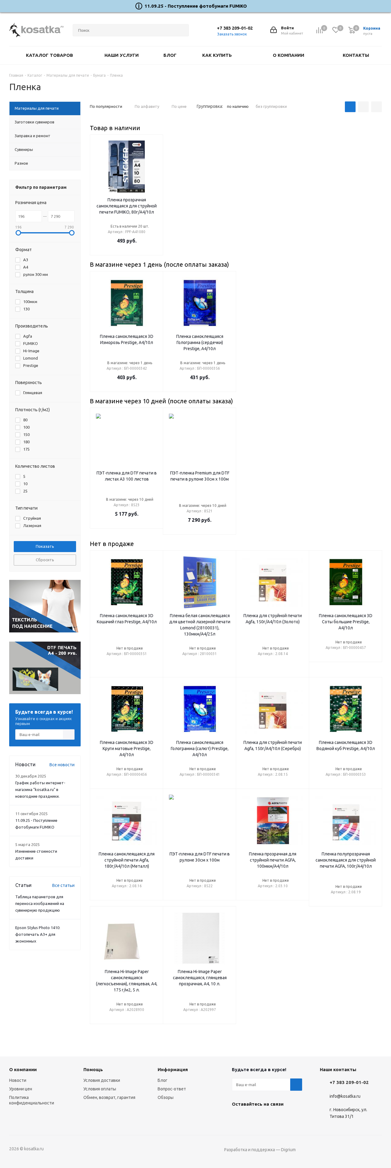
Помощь (93, 1069)
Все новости (62, 764)
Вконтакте (238, 1118)
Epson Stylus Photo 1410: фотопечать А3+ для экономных (37, 934)
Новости (17, 1080)
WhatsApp (268, 1118)
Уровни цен (20, 1088)
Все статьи (63, 885)
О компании (23, 1069)
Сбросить (45, 560)
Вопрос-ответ (172, 1088)
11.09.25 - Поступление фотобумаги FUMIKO (195, 6)
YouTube (253, 1118)
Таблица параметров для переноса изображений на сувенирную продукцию (39, 903)
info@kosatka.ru (345, 1096)
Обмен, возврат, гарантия (109, 1097)
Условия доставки (101, 1080)
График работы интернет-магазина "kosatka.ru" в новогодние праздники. (40, 789)
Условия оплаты (99, 1088)
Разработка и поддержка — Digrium (260, 1149)
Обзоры (166, 1097)
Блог (162, 1080)
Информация (173, 1069)
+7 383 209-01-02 (235, 28)
